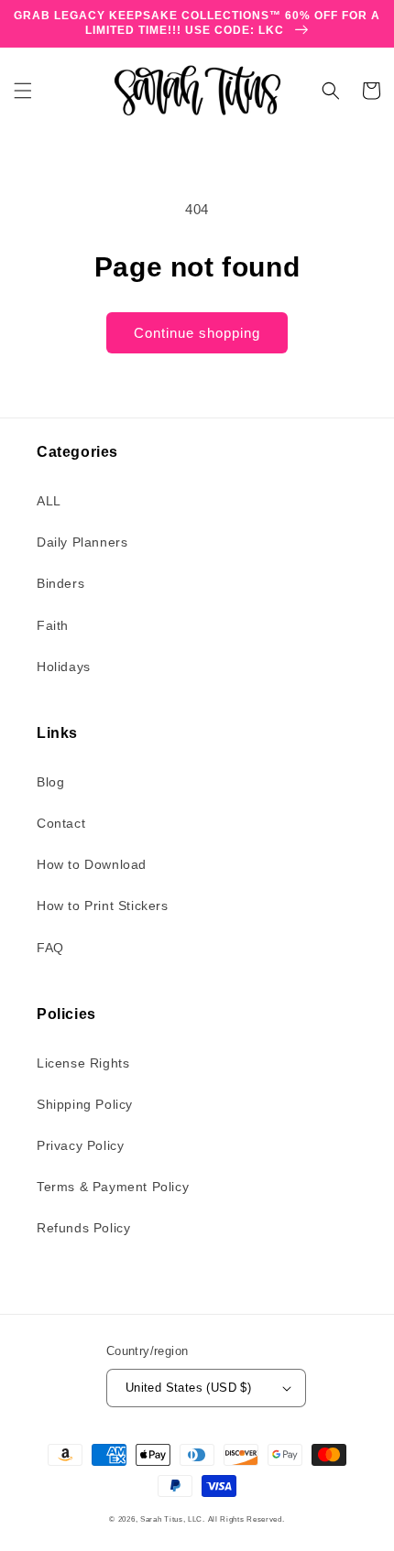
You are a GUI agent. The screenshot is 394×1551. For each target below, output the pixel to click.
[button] (23, 90)
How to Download (92, 864)
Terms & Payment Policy (113, 1186)
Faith (53, 625)
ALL (49, 501)
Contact (61, 823)
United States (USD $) (188, 1387)
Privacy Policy (80, 1145)
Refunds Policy (83, 1227)
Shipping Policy (85, 1104)
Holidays (64, 666)
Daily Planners (82, 542)
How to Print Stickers (103, 905)
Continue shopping (197, 333)
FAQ (50, 947)
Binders (60, 583)
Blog (50, 782)
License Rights (83, 1063)
